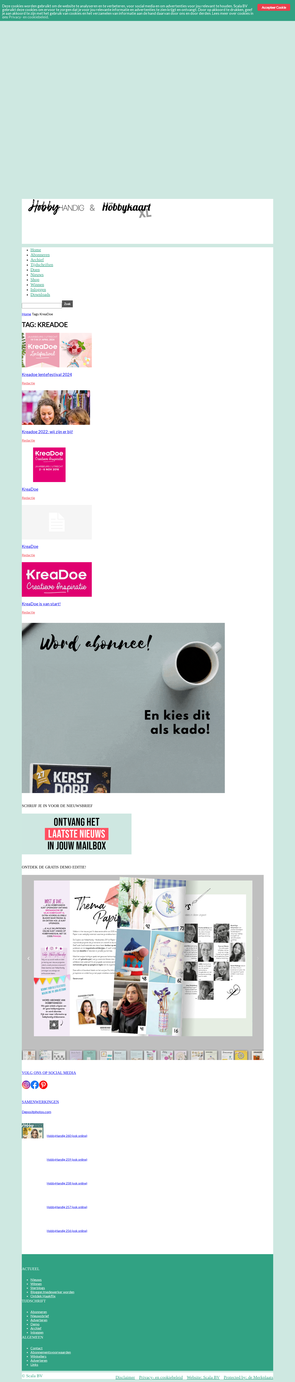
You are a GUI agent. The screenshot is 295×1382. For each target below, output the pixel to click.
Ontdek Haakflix (43, 1296)
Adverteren (89, 202)
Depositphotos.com (36, 1112)
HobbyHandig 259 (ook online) (67, 1159)
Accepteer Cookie (274, 7)
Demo (108, 202)
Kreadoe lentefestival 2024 (47, 374)
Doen (35, 269)
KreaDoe (30, 489)
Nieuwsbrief (64, 202)
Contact (36, 1348)
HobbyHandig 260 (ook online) (67, 1136)
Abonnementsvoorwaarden (50, 1352)
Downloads (40, 294)
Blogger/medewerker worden (52, 1292)
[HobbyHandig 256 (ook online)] (32, 1137)
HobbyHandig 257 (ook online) (67, 1207)
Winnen (37, 284)
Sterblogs (37, 1288)
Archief (123, 202)
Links (34, 1364)
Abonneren (40, 202)
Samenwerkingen (40, 1102)
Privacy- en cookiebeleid (161, 1377)
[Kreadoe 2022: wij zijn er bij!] (56, 423)
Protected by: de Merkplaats (248, 1377)
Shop (34, 279)
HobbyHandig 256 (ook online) (67, 1231)
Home (35, 249)
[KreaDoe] (50, 481)
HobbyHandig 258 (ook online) (67, 1183)
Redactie (28, 383)
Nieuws (37, 274)
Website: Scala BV (203, 1377)
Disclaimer (125, 1377)
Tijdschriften (41, 264)
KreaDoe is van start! (41, 603)
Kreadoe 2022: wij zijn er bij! (47, 431)
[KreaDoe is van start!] (57, 595)
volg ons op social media (49, 1073)
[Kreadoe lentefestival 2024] (57, 366)
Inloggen (142, 202)
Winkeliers (38, 1356)
